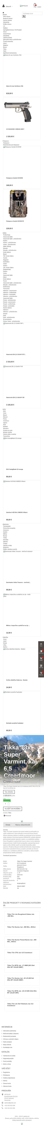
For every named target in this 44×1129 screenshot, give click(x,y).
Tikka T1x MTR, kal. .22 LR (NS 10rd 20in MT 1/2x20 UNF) (22, 992)
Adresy (5, 1080)
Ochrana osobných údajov (10, 1039)
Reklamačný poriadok (9, 1036)
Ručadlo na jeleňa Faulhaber (14, 723)
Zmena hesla (7, 1083)
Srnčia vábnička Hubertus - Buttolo (16, 680)
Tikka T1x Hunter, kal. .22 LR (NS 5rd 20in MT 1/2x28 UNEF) (20, 979)
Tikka (4, 49)
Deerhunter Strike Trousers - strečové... (18, 582)
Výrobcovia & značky (9, 1056)
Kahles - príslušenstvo (9, 242)
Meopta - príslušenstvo (9, 250)
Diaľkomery (6, 287)
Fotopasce (6, 141)
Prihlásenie (6, 1075)
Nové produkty (7, 1061)
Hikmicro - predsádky (9, 294)
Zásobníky (6, 22)
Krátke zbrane (7, 24)
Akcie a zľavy (7, 1064)
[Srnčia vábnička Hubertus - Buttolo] (22, 662)
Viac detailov (9, 792)
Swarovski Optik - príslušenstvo (12, 239)
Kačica (5, 647)
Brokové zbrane (7, 18)
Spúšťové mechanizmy (10, 53)
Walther (5, 28)
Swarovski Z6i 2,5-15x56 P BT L (15, 354)
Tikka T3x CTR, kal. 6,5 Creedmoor (19, 952)
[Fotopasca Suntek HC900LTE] (22, 203)
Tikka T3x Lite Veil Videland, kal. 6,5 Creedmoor (20, 1004)
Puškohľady (6, 235)
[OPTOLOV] (24, 6)
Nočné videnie (7, 308)
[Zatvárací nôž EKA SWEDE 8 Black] (22, 495)
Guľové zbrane (7, 20)
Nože (4, 409)
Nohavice (6, 530)
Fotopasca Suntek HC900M (14, 178)
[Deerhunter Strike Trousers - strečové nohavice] (22, 565)
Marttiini (5, 426)
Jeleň (4, 641)
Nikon (5, 277)
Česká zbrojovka (8, 41)
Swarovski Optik (7, 237)
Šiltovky (5, 541)
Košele (5, 532)
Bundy (5, 536)
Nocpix (5, 313)
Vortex (5, 263)
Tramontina (6, 436)
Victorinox (6, 421)
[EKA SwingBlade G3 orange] (22, 451)
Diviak (5, 643)
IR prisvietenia (7, 319)
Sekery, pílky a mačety (9, 434)
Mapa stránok (7, 1044)
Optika (4, 233)
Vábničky (5, 637)
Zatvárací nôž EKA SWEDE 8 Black (16, 512)
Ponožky (5, 539)
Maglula (5, 45)
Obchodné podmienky (9, 1031)
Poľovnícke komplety (9, 528)
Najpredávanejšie (8, 1058)
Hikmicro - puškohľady (9, 292)
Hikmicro (5, 310)
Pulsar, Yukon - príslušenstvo (11, 321)
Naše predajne (7, 1042)
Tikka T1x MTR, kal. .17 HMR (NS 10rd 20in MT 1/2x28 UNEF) (20, 966)
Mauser (5, 417)
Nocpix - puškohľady (9, 304)
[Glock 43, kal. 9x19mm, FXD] (22, 68)
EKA (4, 411)
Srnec (5, 639)
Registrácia (6, 1072)
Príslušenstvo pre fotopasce (11, 145)
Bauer (5, 254)
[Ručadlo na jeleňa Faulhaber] (22, 705)
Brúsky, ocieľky (7, 432)
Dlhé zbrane (6, 16)
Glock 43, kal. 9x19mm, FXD (14, 86)
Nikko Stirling (7, 246)
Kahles (5, 240)
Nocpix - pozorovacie (9, 302)
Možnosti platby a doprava (10, 1033)
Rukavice (6, 547)
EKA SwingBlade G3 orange (14, 469)
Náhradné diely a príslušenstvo (12, 39)
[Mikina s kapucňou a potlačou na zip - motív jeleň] (22, 608)
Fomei (5, 281)
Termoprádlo (7, 526)
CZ (4, 26)
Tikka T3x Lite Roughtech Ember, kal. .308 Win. (20, 915)
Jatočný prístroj (7, 37)
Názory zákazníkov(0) (22, 825)
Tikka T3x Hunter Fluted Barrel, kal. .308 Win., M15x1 (21, 940)
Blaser (5, 47)
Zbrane (5, 14)
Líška (4, 645)
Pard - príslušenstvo (9, 317)
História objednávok (9, 1078)
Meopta (5, 248)
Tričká (5, 538)
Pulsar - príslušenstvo (9, 300)
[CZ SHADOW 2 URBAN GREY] (22, 111)
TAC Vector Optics (8, 256)
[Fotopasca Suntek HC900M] (22, 160)
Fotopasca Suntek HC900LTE (15, 221)
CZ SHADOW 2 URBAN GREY (15, 129)
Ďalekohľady (7, 269)
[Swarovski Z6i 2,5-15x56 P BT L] (22, 337)
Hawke (5, 258)
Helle (4, 413)
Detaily (8, 825)
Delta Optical (7, 252)
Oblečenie (6, 524)
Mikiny (5, 534)
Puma (5, 419)
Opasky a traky (7, 545)
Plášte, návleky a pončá (10, 549)
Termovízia (6, 288)
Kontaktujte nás (7, 1047)
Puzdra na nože (7, 430)
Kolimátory (6, 262)
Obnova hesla (7, 1086)
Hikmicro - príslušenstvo (10, 296)
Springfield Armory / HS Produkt (12, 30)
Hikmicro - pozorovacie (10, 290)
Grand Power (7, 34)
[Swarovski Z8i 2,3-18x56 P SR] (22, 380)
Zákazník (8, 6)
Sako (4, 51)
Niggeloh (6, 260)
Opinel (5, 423)
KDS (4, 424)
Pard (4, 315)
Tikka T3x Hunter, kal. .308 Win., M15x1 (21, 927)
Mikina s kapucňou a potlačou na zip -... (18, 625)
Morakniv (6, 428)
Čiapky (5, 543)
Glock (5, 32)
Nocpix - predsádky (8, 306)
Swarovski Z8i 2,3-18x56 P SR (15, 397)
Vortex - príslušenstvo (9, 244)
